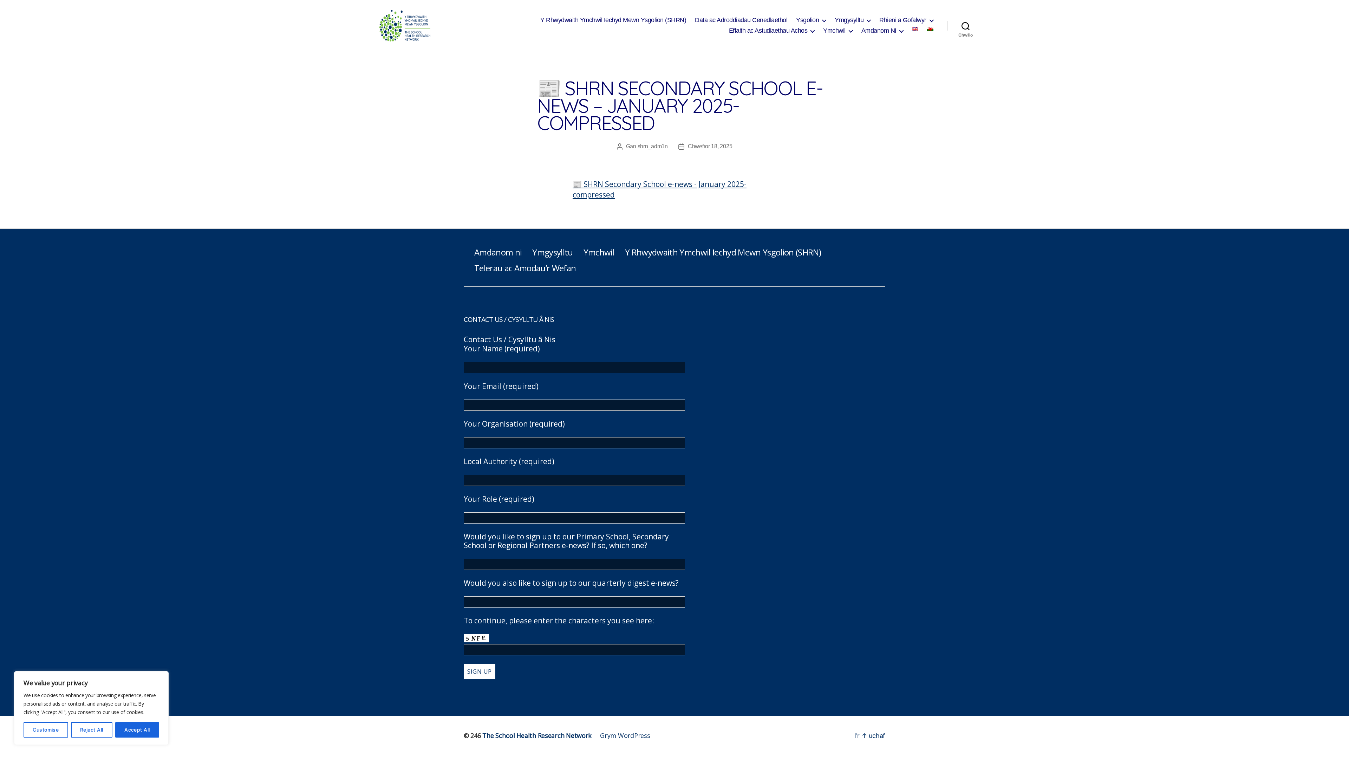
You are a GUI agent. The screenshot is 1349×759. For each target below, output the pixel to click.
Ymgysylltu (849, 20)
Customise (46, 730)
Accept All (137, 730)
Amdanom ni (498, 252)
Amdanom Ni (878, 30)
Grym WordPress (625, 735)
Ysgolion (807, 20)
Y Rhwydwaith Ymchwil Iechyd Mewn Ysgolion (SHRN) (613, 20)
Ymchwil (834, 30)
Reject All (91, 730)
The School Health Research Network (537, 735)
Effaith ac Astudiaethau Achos (768, 30)
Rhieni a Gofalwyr (902, 20)
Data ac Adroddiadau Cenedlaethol (741, 20)
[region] (91, 708)
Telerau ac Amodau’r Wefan (525, 268)
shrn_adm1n (653, 146)
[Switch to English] (915, 29)
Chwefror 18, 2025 (710, 146)
